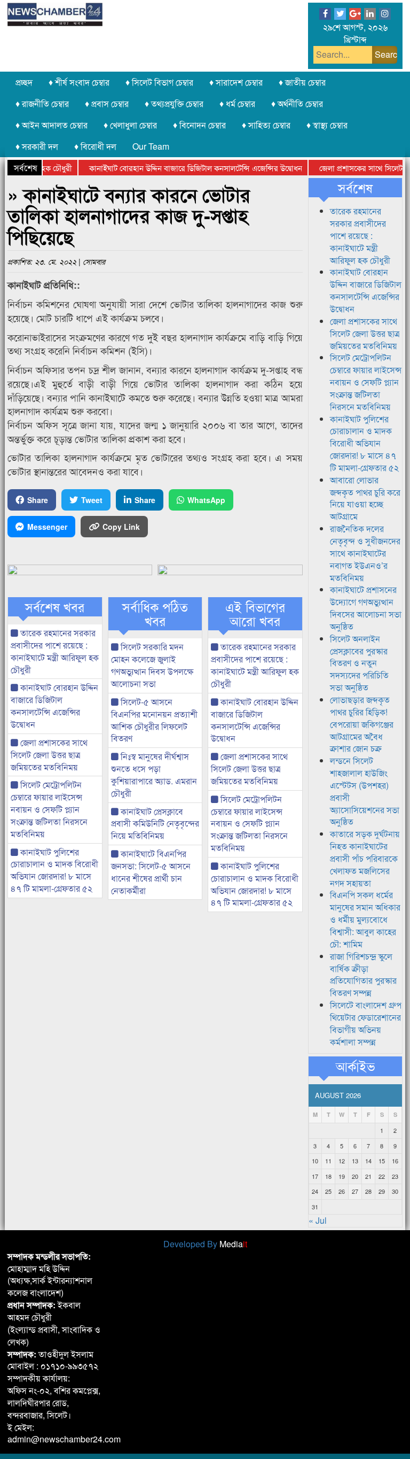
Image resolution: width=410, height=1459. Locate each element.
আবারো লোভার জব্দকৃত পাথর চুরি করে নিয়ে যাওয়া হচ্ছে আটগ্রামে (365, 498)
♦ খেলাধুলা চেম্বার (130, 125)
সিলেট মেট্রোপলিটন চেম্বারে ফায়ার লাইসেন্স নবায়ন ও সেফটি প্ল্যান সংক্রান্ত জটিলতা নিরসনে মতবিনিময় (49, 808)
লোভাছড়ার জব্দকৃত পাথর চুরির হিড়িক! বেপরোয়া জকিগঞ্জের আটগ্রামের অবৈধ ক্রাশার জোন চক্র (361, 723)
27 (355, 1191)
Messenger (47, 526)
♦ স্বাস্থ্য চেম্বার (327, 125)
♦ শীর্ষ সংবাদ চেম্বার (79, 82)
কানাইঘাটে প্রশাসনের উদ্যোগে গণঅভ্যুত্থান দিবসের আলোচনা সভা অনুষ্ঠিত (365, 607)
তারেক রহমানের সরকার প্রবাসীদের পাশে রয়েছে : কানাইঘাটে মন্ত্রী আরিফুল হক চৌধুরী (55, 651)
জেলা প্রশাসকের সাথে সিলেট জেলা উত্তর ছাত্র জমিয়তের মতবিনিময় (49, 754)
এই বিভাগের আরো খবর (255, 614)
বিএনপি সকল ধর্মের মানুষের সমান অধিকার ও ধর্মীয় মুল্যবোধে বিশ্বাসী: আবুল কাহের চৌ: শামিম (365, 919)
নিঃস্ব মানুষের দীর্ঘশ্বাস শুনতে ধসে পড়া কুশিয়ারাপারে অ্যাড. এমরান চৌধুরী (154, 774)
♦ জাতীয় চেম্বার (302, 82)
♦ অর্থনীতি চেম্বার (297, 103)
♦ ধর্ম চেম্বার (237, 103)
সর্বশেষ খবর (54, 607)
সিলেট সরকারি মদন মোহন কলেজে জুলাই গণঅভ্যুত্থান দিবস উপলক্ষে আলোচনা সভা (152, 665)
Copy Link (121, 526)
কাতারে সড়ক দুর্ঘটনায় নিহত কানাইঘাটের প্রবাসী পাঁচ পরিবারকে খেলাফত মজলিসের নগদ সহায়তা (365, 858)
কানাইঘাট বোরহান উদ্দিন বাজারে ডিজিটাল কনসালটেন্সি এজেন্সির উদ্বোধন (180, 167)
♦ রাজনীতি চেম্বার (42, 103)
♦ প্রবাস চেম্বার (107, 103)
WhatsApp (206, 500)
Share (37, 500)
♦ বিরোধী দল (95, 146)
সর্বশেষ (355, 188)
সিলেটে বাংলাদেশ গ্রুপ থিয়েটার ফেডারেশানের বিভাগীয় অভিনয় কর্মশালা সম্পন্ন (365, 1023)
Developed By (205, 1244)
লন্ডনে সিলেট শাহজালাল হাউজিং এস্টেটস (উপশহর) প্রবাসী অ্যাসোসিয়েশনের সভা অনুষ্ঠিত (364, 791)
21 (368, 1176)
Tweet (91, 500)
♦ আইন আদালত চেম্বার (51, 125)
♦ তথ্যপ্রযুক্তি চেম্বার (174, 103)
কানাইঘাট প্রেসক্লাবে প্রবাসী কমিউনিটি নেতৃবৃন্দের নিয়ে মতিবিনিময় (155, 823)
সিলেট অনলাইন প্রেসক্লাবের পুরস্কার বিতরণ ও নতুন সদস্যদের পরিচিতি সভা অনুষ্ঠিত (359, 662)
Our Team (150, 146)
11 (328, 1160)
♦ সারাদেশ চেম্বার (236, 82)
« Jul (318, 1220)
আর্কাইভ (355, 1066)
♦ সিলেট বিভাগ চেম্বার (159, 82)
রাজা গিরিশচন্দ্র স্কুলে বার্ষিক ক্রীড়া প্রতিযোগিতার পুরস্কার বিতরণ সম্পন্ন (363, 974)
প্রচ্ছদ (24, 82)
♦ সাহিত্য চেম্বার (266, 125)
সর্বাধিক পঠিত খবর (155, 614)
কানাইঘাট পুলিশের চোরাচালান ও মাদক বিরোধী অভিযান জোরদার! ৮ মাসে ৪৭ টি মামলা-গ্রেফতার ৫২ (54, 870)
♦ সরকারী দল (36, 146)
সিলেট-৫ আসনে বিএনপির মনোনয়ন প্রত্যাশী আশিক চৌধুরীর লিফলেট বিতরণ (154, 720)
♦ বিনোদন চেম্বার (199, 125)
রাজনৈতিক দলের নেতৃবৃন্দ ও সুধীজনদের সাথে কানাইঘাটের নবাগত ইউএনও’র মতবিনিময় (365, 552)
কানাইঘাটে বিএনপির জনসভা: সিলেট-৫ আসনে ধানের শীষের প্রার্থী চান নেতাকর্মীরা (151, 872)
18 (328, 1176)
